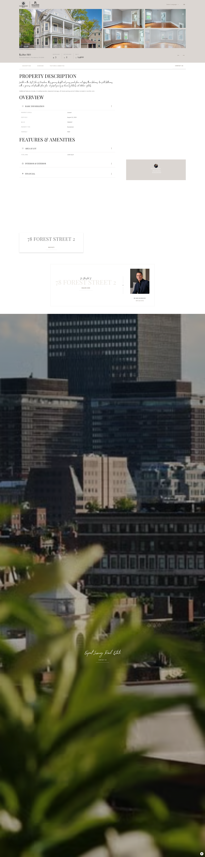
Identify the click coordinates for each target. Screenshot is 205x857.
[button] (179, 65)
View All (165, 38)
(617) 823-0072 (157, 170)
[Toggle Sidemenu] (184, 4)
